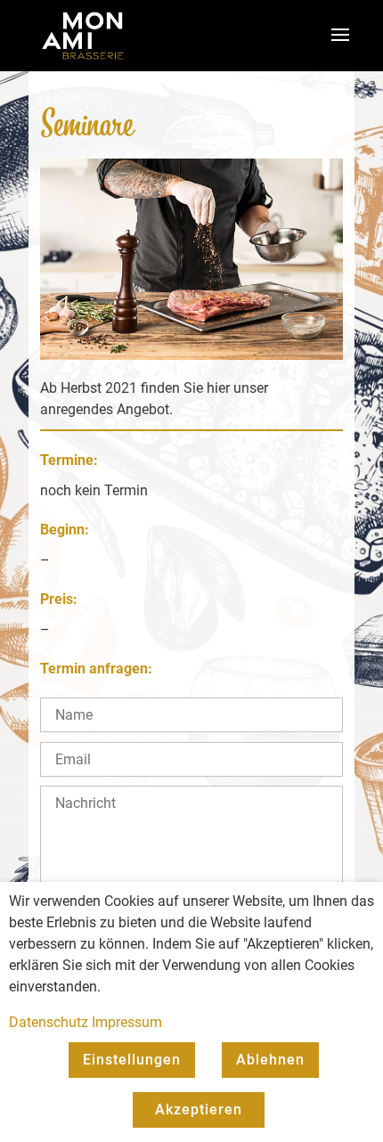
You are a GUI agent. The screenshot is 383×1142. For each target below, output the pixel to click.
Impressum (127, 1022)
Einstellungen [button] (132, 1059)
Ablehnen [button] (270, 1059)
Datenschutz (48, 1022)
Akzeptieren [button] (198, 1109)
